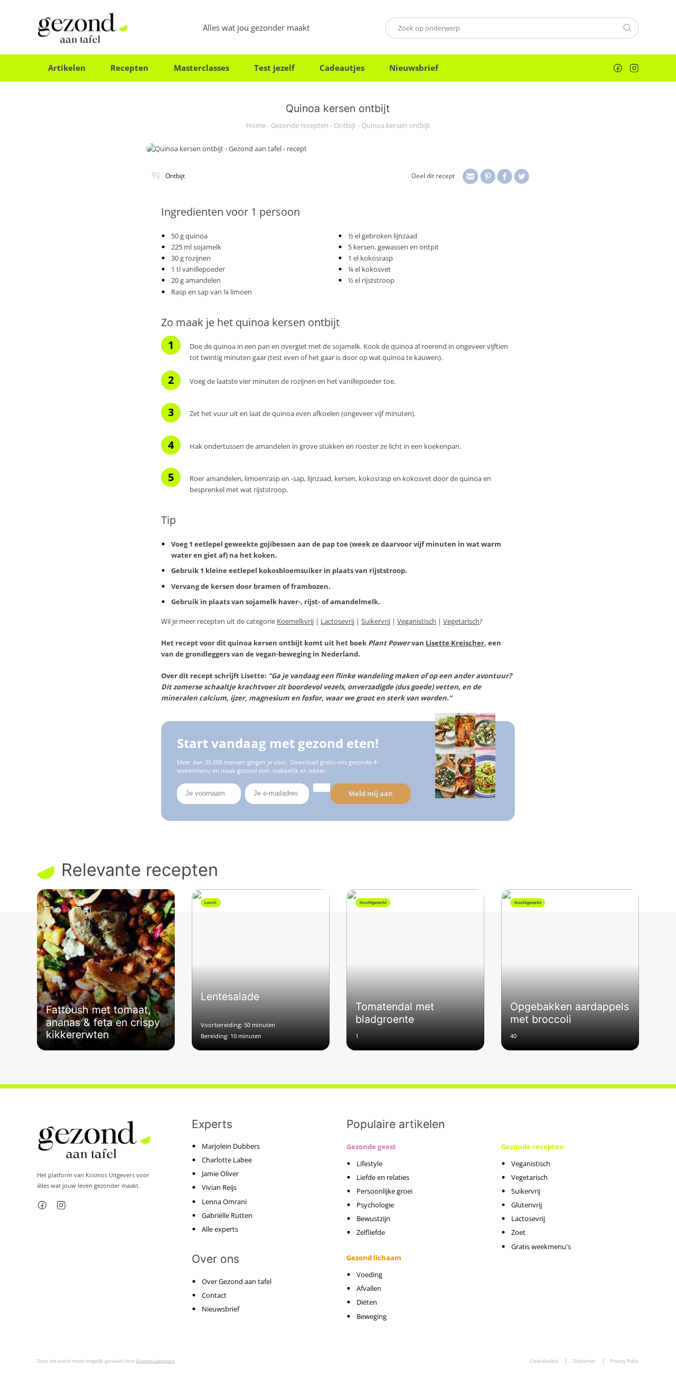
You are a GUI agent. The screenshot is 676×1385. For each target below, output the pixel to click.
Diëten (366, 1302)
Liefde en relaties (382, 1177)
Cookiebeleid (544, 1361)
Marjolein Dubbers (231, 1146)
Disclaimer (584, 1361)
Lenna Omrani (224, 1201)
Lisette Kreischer (455, 643)
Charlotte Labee (227, 1160)
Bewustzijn (373, 1218)
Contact (214, 1295)
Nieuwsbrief (413, 67)
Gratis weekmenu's (541, 1246)
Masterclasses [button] (201, 67)
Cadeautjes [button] (342, 67)
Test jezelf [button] (274, 67)
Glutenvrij (526, 1204)
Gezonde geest (371, 1146)
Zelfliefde (370, 1232)
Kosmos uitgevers (155, 1361)
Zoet (518, 1232)
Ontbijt (345, 125)
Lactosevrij (337, 621)
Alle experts (220, 1229)
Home (256, 125)
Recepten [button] (129, 67)
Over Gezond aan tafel (236, 1281)
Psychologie (375, 1204)
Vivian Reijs (219, 1187)
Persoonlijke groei (384, 1191)
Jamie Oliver (220, 1173)
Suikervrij (375, 621)
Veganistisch (416, 621)
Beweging (371, 1316)
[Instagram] (634, 68)
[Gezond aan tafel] (82, 28)
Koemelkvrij (295, 621)
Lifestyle (369, 1163)
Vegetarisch (461, 621)
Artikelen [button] (67, 67)
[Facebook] (618, 68)
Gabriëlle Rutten (227, 1215)
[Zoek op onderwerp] (627, 27)
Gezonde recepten (299, 125)
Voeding (369, 1274)
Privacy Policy (624, 1361)
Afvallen (368, 1288)
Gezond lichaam (373, 1257)
